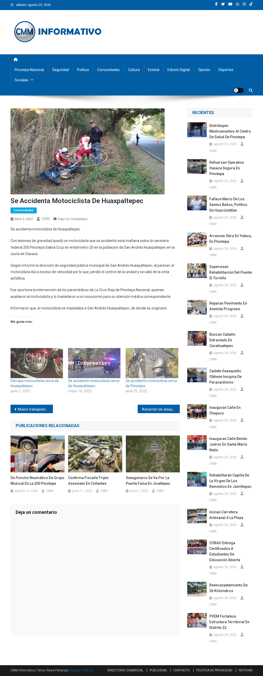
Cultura (134, 70)
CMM (45, 219)
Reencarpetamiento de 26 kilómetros (228, 588)
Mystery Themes (81, 670)
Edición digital (178, 70)
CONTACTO (181, 670)
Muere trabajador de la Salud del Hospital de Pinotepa (35, 409)
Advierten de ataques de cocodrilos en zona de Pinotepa (161, 409)
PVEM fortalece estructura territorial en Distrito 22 (229, 622)
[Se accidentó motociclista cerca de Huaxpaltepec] (94, 363)
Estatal (153, 70)
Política (83, 70)
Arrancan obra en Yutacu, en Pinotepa (230, 239)
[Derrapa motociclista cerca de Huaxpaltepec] (37, 363)
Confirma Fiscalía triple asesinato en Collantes (88, 481)
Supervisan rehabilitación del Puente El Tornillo (230, 272)
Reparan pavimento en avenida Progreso (228, 306)
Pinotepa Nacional (29, 70)
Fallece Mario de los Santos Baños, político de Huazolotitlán (228, 204)
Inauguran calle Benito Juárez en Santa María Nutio (228, 444)
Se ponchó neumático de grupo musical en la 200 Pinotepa (37, 481)
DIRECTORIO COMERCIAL (125, 670)
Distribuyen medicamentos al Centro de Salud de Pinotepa (230, 131)
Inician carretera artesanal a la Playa (226, 515)
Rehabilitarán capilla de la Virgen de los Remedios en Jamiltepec (230, 481)
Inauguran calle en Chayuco (225, 410)
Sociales (21, 80)
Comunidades (108, 70)
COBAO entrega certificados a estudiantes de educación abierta (224, 551)
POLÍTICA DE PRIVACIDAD (214, 670)
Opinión (204, 70)
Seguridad (60, 70)
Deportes (226, 70)
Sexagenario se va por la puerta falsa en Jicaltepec (148, 481)
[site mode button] (238, 90)
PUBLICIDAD (158, 670)
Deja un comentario (73, 219)
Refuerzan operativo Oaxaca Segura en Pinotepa (226, 168)
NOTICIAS (245, 670)
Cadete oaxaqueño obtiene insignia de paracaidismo (225, 376)
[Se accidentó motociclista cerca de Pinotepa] (152, 363)
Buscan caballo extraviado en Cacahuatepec (222, 340)
